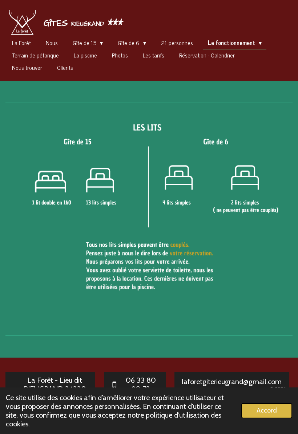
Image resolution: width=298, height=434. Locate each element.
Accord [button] (267, 410)
